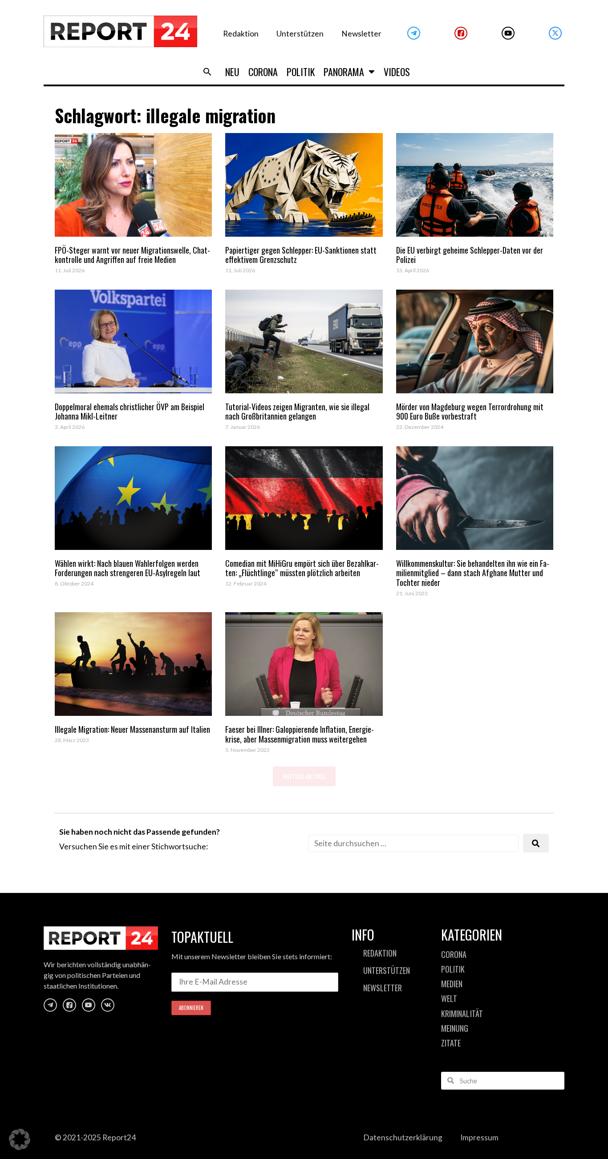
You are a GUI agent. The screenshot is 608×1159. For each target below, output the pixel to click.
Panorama (344, 72)
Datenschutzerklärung (402, 1137)
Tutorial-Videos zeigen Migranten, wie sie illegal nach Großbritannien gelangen (297, 411)
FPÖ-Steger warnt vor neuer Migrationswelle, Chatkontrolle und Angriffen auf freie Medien (132, 255)
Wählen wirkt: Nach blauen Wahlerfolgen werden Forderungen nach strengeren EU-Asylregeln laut (127, 568)
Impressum (479, 1137)
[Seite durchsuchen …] (413, 843)
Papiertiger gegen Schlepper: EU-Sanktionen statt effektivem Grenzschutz (301, 255)
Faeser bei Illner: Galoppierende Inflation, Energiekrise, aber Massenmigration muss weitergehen (299, 734)
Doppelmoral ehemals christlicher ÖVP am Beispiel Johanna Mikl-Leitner (129, 411)
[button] (207, 71)
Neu (232, 72)
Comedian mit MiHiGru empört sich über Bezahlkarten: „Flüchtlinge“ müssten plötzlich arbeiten (302, 568)
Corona (263, 72)
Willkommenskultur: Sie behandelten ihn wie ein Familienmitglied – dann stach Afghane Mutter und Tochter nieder (472, 572)
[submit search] (536, 843)
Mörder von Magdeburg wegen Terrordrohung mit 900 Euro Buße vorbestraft (469, 411)
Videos (397, 72)
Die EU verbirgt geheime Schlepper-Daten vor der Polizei (469, 255)
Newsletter (361, 33)
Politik (301, 72)
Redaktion (241, 33)
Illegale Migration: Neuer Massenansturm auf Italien (132, 729)
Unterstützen (300, 33)
